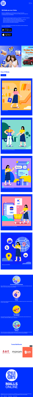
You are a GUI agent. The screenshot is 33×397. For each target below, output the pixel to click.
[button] (30, 346)
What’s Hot (5, 396)
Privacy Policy (10, 396)
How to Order (3, 75)
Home (2, 396)
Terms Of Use (15, 396)
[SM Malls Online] (3, 3)
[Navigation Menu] (30, 3)
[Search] (31, 3)
